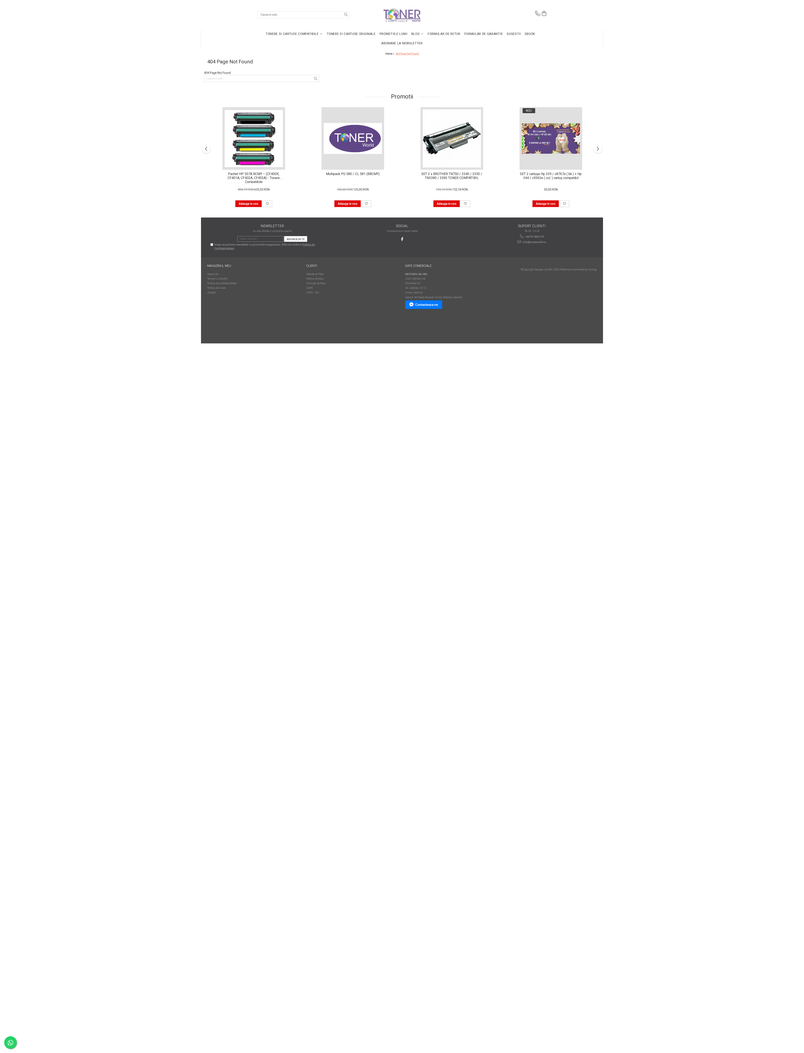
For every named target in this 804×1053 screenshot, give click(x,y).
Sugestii (514, 34)
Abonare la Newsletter (402, 43)
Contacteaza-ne (426, 304)
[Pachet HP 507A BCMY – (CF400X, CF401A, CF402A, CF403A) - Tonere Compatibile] (253, 138)
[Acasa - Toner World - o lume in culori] (402, 14)
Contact (211, 292)
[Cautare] (346, 14)
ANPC (309, 288)
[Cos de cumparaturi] (544, 13)
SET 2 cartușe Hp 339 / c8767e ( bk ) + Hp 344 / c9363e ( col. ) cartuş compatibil (551, 176)
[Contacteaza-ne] (537, 13)
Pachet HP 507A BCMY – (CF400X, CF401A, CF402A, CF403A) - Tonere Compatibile (254, 177)
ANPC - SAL (312, 292)
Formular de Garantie (483, 34)
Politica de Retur (315, 278)
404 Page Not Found (407, 53)
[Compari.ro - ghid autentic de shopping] (222, 327)
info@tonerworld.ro (534, 242)
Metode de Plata (314, 274)
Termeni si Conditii (217, 278)
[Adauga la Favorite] (267, 203)
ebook (530, 34)
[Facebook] (402, 239)
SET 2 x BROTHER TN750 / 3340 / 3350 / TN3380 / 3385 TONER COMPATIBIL (451, 176)
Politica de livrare (216, 288)
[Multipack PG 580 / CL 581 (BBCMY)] (352, 138)
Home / (390, 53)
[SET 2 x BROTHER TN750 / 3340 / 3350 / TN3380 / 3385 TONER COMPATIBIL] (451, 138)
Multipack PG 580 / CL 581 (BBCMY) (353, 174)
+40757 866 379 (534, 236)
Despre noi (213, 274)
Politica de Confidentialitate (222, 283)
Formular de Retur (444, 34)
